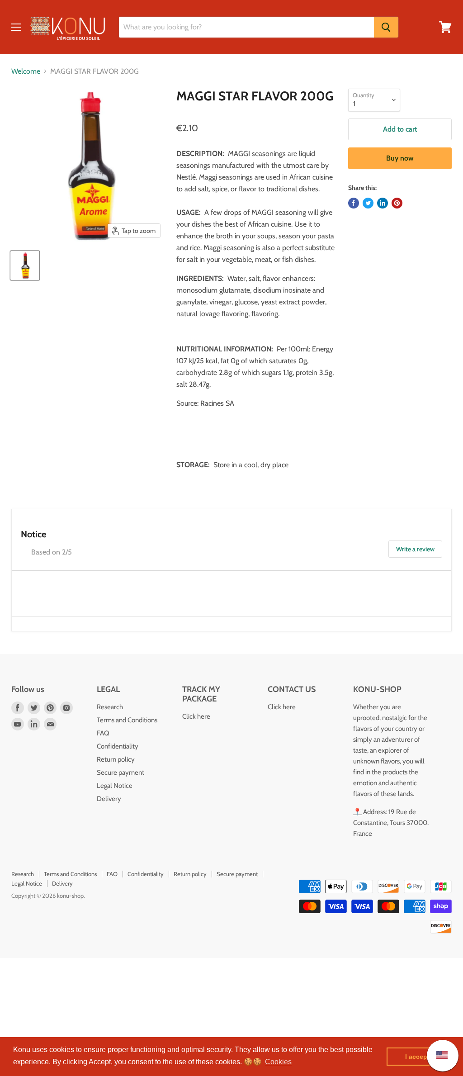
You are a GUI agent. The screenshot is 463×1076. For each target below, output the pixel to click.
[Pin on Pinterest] (397, 203)
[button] (278, 1062)
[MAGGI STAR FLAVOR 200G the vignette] (24, 265)
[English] (437, 1055)
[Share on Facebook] (353, 203)
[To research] (386, 27)
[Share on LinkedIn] (382, 203)
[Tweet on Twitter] (368, 203)
